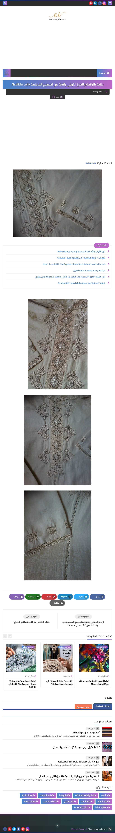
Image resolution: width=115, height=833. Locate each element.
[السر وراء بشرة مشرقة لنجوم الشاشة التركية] (107, 761)
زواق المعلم (103, 801)
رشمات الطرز (27, 795)
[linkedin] (95, 3)
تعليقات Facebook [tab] (103, 706)
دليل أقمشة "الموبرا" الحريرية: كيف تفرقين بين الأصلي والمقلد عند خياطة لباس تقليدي (70, 277)
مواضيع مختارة (102, 807)
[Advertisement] (57, 46)
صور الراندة (85, 801)
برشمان (104, 795)
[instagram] (104, 3)
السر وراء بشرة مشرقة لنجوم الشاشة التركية (79, 761)
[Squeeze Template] (110, 829)
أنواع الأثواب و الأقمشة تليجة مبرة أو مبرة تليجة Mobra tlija (81, 251)
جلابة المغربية (46, 795)
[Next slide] (5, 636)
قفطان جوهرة (29, 801)
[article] (32, 619)
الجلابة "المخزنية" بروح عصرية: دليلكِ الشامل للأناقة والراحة (81, 283)
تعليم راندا (63, 795)
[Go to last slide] (10, 636)
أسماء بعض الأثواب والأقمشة (86, 732)
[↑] (57, 825)
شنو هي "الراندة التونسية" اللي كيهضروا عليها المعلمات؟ (81, 258)
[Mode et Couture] (57, 16)
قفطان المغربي (49, 801)
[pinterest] (91, 3)
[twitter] (14, 829)
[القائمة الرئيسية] (7, 73)
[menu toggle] (110, 3)
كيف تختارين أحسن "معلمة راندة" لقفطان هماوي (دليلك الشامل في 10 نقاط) (74, 264)
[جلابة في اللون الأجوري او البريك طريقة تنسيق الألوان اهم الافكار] (107, 776)
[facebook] (100, 3)
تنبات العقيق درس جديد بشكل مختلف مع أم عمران (76, 747)
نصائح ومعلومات (81, 807)
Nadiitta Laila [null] (91, 163)
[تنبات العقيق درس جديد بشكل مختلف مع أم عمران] (107, 747)
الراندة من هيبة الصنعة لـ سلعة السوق (89, 270)
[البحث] (5, 3)
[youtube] (23, 829)
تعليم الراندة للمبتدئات (84, 795)
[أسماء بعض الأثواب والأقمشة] (107, 732)
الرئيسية (102, 73)
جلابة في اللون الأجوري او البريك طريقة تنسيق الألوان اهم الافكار (69, 776)
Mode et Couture (78, 829)
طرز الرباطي (68, 801)
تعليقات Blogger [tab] (83, 707)
